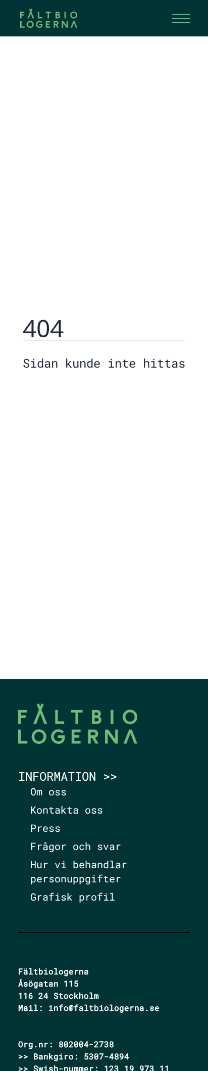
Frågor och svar (75, 846)
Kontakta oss (66, 809)
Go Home (48, 393)
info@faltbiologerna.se (104, 1007)
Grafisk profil (72, 896)
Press (45, 827)
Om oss (48, 791)
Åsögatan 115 (48, 983)
